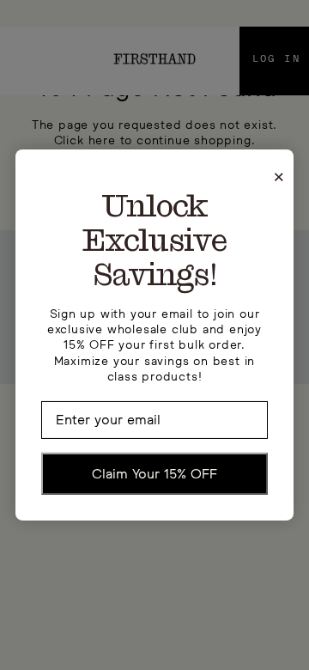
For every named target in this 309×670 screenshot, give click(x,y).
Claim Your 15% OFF (154, 472)
